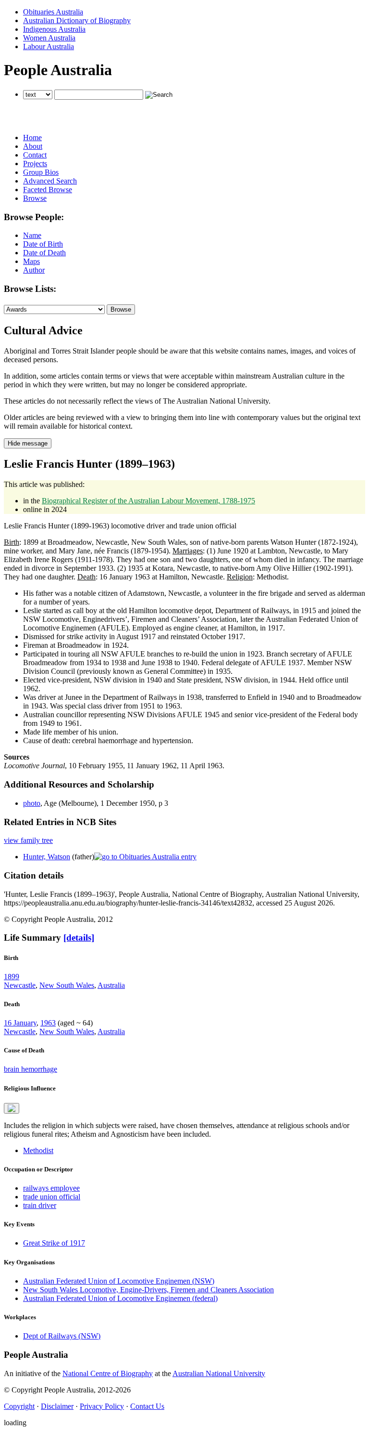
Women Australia (49, 38)
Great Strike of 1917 (54, 1243)
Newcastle (20, 985)
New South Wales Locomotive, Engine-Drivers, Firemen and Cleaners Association (148, 1290)
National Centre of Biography (107, 1373)
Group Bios (41, 172)
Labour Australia (48, 46)
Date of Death (44, 253)
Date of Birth (43, 244)
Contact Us (147, 1406)
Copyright (19, 1406)
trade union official (51, 1197)
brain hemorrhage (30, 1069)
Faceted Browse (47, 189)
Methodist (38, 1150)
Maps (31, 261)
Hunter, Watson (46, 857)
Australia (111, 985)
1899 (11, 976)
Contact (35, 155)
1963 (48, 1023)
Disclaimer (57, 1406)
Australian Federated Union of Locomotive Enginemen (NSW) (118, 1281)
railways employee (51, 1188)
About (32, 146)
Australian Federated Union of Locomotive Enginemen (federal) (120, 1298)
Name (32, 235)
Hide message (28, 443)
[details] (78, 937)
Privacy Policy (102, 1406)
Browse (35, 198)
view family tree (28, 840)
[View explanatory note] (11, 1108)
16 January (20, 1023)
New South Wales (66, 985)
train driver (39, 1205)
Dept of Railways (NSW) (61, 1336)
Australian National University (218, 1373)
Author (34, 270)
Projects (35, 163)
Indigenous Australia (54, 29)
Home (32, 137)
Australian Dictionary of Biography (77, 20)
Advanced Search (50, 181)
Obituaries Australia (53, 12)
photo (31, 803)
